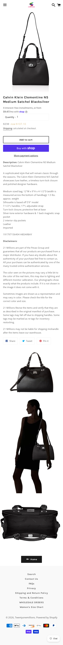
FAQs (31, 583)
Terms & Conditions (31, 597)
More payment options (26, 155)
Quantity (9, 117)
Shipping (7, 128)
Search (31, 574)
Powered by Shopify (46, 617)
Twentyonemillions (25, 617)
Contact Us (31, 579)
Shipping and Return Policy (31, 593)
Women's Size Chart (31, 607)
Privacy (31, 588)
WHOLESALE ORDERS (31, 602)
